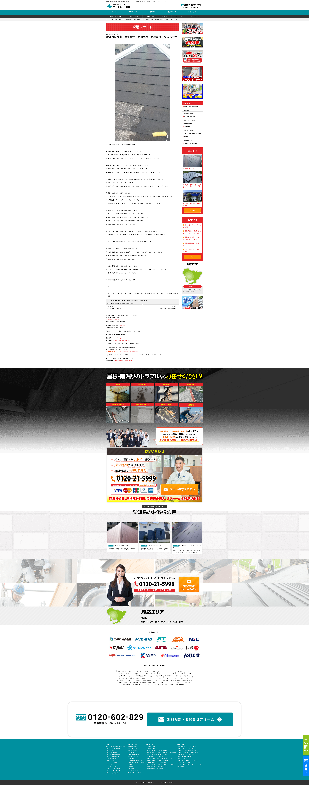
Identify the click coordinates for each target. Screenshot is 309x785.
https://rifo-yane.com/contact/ (123, 360)
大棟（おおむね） (161, 679)
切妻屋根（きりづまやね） (148, 679)
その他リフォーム (188, 140)
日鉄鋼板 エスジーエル (184, 762)
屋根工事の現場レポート (135, 754)
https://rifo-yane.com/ (112, 319)
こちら (148, 242)
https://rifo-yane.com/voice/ (121, 340)
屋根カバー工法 (134, 16)
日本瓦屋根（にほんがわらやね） (173, 675)
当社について (172, 12)
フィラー (147, 671)
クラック (131, 671)
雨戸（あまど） (176, 682)
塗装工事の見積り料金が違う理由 (137, 762)
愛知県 (144, 618)
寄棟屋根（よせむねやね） (132, 679)
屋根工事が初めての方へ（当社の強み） (116, 746)
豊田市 (157, 622)
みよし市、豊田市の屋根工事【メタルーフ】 (148, 782)
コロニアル (165, 681)
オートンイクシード (132, 748)
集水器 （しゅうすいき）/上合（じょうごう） (146, 684)
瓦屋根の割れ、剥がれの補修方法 (155, 768)
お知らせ (131, 766)
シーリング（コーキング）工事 (140, 673)
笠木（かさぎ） (135, 682)
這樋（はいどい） (127, 684)
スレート (158, 681)
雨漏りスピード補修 (116, 16)
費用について (133, 12)
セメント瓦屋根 (159, 675)
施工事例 (152, 12)
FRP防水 (138, 681)
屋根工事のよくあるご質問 (134, 772)
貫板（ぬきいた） (189, 677)
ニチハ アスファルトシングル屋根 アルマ (188, 752)
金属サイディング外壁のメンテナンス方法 (157, 754)
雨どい (161, 684)
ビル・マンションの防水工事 (190, 143)
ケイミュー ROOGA (183, 758)
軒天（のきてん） (169, 677)
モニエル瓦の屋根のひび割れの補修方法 (156, 762)
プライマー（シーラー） (158, 671)
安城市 (181, 622)
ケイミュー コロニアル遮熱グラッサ (187, 756)
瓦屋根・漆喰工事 (188, 123)
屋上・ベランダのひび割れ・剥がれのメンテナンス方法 (160, 764)
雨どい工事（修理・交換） (190, 116)
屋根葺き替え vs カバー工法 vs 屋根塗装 (157, 766)
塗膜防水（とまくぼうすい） (128, 675)
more (193, 210)
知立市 (175, 622)
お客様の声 (131, 752)
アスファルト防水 (169, 673)
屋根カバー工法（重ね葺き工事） (191, 106)
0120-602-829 (122, 325)
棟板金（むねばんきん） (156, 677)
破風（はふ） (179, 677)
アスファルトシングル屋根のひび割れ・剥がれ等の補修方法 (161, 752)
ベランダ (161, 673)
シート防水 (188, 673)
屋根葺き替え (150, 16)
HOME (114, 12)
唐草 (119, 671)
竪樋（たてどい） (121, 681)
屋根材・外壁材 (180, 744)
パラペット (131, 681)
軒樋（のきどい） (185, 679)
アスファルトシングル (148, 681)
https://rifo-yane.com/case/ (121, 338)
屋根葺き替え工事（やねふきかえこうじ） (137, 677)
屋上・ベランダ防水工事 (189, 120)
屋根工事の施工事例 (132, 750)
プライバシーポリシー (134, 770)
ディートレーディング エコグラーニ (187, 746)
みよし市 (150, 622)
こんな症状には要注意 (151, 748)
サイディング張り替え (189, 130)
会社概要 (130, 764)
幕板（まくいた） (186, 682)
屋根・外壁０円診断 (132, 744)
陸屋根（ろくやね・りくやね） (145, 675)
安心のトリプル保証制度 (112, 774)
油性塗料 (121, 673)
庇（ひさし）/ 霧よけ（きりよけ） (150, 682)
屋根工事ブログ (149, 744)
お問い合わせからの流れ (112, 772)
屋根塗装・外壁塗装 (188, 113)
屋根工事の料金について (134, 756)
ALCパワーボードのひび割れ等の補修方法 (157, 750)
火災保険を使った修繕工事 (135, 760)
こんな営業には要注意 (151, 746)
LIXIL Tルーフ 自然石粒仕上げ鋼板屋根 (188, 760)
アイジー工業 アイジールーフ (185, 748)
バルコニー (153, 673)
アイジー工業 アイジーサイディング (187, 754)
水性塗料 (128, 673)
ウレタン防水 (180, 673)
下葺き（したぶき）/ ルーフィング (185, 681)
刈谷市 (169, 622)
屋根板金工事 (187, 126)
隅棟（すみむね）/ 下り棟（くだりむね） (175, 684)
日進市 (163, 622)
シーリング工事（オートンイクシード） (193, 133)
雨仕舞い (124, 671)
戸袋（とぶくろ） (165, 682)
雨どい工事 (179, 16)
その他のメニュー (181, 766)
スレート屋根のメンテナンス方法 (155, 756)
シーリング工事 (194, 16)
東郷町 (143, 622)
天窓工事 (186, 136)
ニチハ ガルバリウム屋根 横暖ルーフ (187, 750)
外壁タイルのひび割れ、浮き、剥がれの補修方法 (159, 760)
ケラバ (122, 679)
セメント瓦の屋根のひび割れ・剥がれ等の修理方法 (159, 758)
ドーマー (171, 679)
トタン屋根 (187, 675)
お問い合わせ (192, 12)
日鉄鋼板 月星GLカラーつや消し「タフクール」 (190, 764)
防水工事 (164, 16)
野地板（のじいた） (124, 682)
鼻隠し (177, 679)
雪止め (172, 681)
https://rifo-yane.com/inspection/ (128, 351)
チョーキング (139, 671)
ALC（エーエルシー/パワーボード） (184, 671)
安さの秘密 (131, 758)
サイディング (169, 671)
